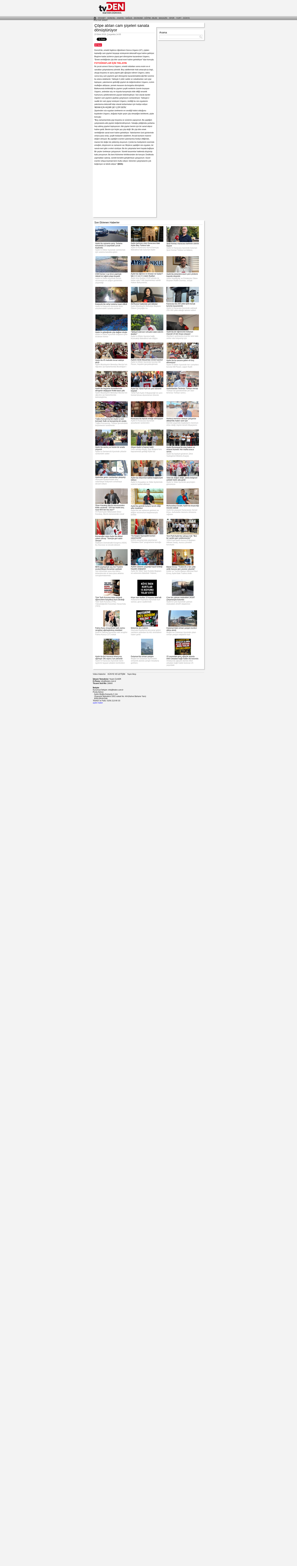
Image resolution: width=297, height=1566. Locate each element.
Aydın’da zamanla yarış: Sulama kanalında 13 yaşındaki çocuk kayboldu (108, 245)
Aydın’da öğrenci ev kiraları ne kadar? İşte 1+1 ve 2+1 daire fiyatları (147, 275)
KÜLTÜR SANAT (101, 20)
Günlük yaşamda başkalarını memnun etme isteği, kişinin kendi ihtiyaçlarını (182, 424)
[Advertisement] (78, 69)
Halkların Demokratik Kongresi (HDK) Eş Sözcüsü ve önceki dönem (111, 544)
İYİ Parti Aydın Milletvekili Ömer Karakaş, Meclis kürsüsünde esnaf (109, 513)
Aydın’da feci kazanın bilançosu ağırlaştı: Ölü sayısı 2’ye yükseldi (109, 657)
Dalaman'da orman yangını (142, 656)
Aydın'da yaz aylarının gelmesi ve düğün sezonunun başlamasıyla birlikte (145, 512)
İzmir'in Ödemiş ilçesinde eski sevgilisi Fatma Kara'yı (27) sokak (111, 633)
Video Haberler (99, 674)
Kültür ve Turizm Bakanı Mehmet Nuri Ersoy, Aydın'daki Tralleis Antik (182, 572)
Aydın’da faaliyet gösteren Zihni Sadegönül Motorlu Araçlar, (179, 455)
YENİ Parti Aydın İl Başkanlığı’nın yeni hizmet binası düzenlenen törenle (146, 394)
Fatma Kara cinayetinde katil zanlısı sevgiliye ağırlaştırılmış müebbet (110, 629)
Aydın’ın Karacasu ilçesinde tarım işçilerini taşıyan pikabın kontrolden (110, 662)
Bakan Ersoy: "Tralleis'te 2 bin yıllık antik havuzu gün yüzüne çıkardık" (181, 568)
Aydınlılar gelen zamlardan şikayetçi (110, 477)
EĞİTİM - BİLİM (150, 18)
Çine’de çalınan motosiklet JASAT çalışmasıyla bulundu (180, 598)
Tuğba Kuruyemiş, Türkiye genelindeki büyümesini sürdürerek (111, 424)
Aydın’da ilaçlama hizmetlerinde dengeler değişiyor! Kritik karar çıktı (110, 389)
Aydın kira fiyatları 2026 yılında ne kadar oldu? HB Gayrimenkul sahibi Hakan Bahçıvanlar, (146, 280)
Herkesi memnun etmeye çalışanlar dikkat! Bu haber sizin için (181, 420)
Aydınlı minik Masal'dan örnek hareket (147, 360)
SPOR (171, 18)
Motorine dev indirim (139, 628)
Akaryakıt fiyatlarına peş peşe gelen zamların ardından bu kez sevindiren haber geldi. (146, 632)
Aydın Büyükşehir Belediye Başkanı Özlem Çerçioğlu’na (146, 307)
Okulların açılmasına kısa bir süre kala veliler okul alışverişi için (182, 337)
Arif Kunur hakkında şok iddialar (144, 304)
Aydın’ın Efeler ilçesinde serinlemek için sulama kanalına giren (110, 251)
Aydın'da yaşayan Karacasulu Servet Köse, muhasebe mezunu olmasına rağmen (181, 512)
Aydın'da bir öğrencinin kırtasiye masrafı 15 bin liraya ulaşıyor (179, 333)
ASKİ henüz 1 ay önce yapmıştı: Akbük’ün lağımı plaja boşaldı (108, 275)
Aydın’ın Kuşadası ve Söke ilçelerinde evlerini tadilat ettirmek (147, 483)
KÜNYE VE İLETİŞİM (116, 674)
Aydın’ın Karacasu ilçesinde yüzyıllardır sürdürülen (142, 422)
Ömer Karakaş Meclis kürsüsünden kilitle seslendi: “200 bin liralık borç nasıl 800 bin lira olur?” (110, 507)
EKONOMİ (138, 18)
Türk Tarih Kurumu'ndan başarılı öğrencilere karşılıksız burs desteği (109, 598)
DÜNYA (186, 18)
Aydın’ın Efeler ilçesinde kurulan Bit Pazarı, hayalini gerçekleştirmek (146, 363)
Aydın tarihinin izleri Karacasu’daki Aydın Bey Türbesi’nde (145, 244)
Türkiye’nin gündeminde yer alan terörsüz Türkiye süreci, (180, 392)
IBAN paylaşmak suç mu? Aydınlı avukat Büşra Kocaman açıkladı (109, 568)
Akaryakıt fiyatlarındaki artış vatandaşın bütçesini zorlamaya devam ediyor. (108, 481)
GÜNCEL (111, 18)
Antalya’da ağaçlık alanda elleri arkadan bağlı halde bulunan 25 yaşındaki (179, 663)
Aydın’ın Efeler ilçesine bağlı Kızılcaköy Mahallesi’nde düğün (144, 337)
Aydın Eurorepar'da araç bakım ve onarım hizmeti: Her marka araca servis (180, 449)
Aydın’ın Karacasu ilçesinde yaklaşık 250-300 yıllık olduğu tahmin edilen (181, 309)
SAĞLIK (128, 18)
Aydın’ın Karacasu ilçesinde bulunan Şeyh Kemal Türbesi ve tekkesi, (181, 249)
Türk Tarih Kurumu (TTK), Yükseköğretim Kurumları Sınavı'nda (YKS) (110, 604)
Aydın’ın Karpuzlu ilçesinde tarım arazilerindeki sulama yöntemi (109, 307)
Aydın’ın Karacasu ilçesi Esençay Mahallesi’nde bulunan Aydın (145, 249)
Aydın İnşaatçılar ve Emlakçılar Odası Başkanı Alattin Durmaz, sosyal (182, 279)
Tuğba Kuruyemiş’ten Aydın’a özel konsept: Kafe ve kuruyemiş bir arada (110, 420)
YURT (178, 18)
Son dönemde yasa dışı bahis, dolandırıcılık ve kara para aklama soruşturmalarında (109, 573)
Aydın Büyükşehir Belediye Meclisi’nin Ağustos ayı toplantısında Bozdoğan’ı (111, 365)
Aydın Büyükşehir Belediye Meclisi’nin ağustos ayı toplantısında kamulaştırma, (111, 395)
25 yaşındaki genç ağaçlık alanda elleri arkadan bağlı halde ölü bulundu (182, 657)
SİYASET (101, 18)
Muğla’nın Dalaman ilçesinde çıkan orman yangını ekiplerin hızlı (181, 633)
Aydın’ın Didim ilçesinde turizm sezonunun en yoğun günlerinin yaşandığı (108, 280)
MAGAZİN (163, 18)
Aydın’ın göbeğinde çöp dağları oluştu (111, 332)
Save (99, 45)
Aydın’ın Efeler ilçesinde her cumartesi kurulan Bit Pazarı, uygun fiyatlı (182, 366)
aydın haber (98, 703)
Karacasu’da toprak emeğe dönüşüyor (147, 419)
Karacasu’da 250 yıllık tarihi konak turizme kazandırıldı (180, 305)
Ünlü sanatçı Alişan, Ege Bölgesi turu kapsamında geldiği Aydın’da (146, 450)
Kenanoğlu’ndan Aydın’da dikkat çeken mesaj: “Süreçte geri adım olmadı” (109, 538)
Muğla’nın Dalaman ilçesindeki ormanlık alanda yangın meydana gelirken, (145, 661)
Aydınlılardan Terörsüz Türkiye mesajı (182, 388)
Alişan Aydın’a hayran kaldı (142, 447)
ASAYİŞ (120, 18)
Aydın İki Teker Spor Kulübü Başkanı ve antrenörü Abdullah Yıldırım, (146, 572)
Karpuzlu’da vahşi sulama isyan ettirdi (111, 304)
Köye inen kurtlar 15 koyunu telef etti (146, 597)
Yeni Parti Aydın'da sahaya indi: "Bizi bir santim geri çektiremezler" (181, 537)
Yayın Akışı (131, 674)
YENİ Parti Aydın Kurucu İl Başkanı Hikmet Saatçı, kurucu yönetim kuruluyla (180, 542)
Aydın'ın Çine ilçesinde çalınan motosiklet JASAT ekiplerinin (179, 603)
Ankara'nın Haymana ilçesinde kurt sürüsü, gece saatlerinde (145, 601)
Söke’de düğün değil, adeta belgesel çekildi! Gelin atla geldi (181, 479)
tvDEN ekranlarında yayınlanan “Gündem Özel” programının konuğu (146, 541)
